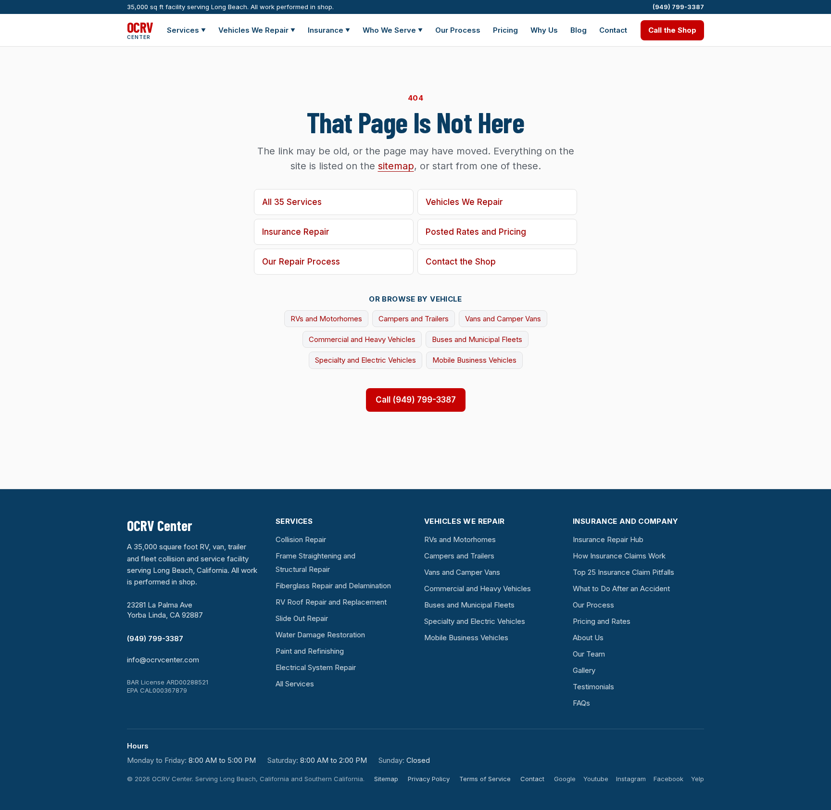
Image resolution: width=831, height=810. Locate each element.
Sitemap (386, 779)
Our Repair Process (301, 261)
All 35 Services (292, 202)
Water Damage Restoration (320, 634)
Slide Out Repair (302, 618)
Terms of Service (485, 779)
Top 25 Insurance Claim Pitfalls (623, 572)
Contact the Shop (461, 261)
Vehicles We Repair (256, 30)
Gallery (584, 670)
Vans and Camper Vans (503, 318)
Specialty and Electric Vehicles (365, 360)
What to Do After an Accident (621, 588)
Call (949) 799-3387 (416, 400)
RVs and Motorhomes (326, 318)
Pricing (505, 30)
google (565, 779)
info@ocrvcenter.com (163, 659)
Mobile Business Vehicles (474, 360)
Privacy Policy (429, 779)
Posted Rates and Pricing (476, 232)
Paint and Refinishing (310, 651)
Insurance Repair (295, 232)
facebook (668, 779)
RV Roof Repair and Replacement (331, 602)
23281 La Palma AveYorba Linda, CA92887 (165, 610)
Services (186, 30)
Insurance (329, 30)
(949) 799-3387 (678, 7)
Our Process (457, 30)
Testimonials (593, 686)
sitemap (396, 166)
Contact (613, 30)
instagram (631, 779)
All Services (295, 683)
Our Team (589, 653)
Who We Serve (393, 30)
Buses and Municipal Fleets (477, 339)
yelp (697, 779)
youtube (595, 779)
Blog (578, 30)
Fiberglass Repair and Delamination (333, 585)
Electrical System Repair (316, 667)
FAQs (581, 703)
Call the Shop (672, 30)
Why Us (544, 30)
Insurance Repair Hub (608, 539)
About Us (588, 637)
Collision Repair (301, 539)
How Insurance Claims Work (619, 555)
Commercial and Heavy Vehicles (362, 339)
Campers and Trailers (413, 318)
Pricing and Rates (601, 621)
